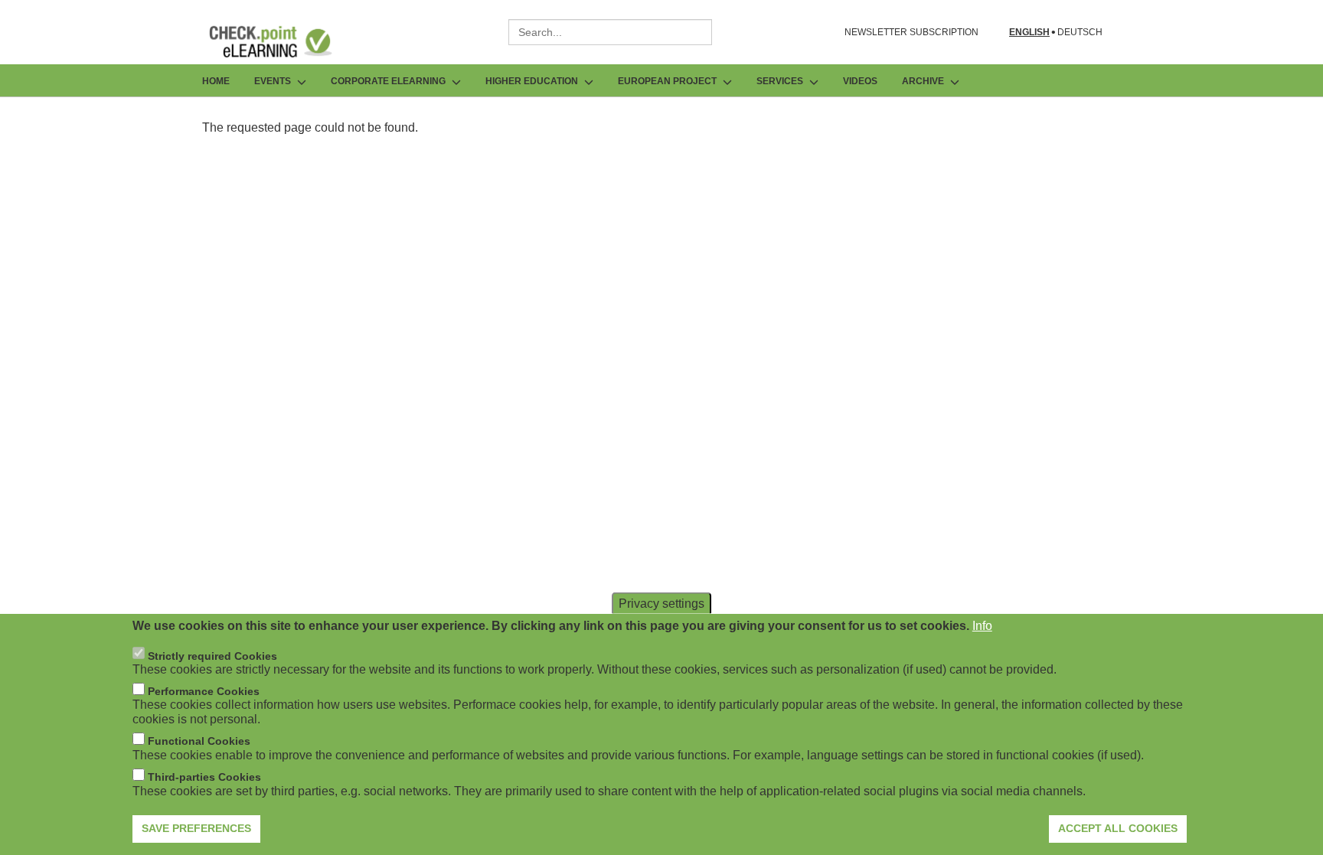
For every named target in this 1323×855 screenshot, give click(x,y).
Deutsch (1079, 33)
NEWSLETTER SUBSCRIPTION (911, 32)
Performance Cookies (204, 691)
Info (982, 625)
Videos (860, 81)
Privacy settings (661, 603)
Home (216, 81)
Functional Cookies (199, 741)
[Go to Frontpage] (281, 41)
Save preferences (196, 828)
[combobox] (610, 32)
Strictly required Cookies (212, 655)
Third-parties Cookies (204, 777)
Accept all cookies (1118, 828)
